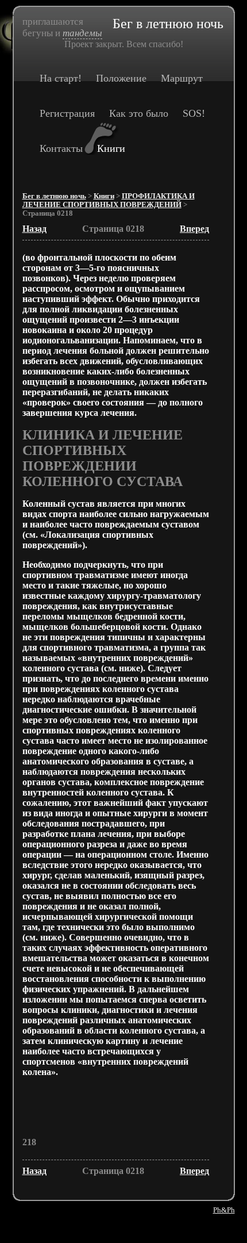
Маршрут (182, 78)
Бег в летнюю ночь (54, 196)
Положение (121, 78)
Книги (111, 148)
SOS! (194, 113)
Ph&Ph (224, 1210)
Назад (34, 229)
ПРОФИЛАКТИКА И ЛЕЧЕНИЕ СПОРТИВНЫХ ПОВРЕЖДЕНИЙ (108, 200)
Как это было (138, 113)
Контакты (61, 148)
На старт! (61, 78)
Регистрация (67, 113)
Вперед (194, 229)
